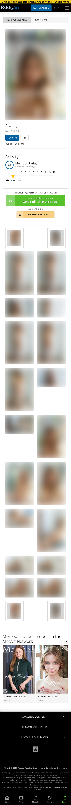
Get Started (41, 7)
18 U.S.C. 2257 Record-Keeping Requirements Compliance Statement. (35, 768)
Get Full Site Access (40, 200)
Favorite (12, 137)
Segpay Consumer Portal (56, 787)
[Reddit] (35, 749)
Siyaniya (12, 125)
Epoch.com (35, 785)
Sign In (58, 7)
